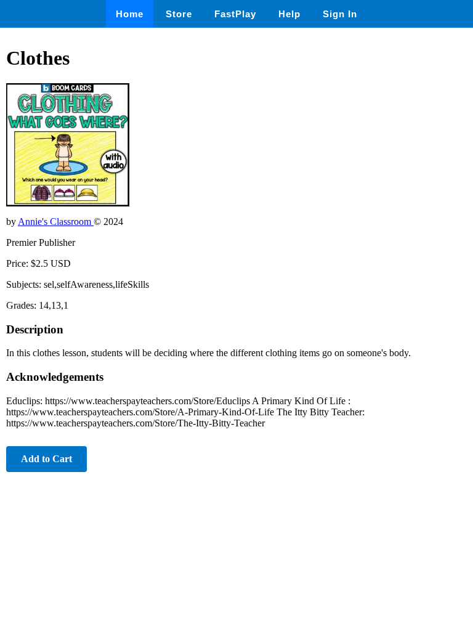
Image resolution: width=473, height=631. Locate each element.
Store (179, 14)
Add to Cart (46, 459)
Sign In (340, 14)
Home (130, 14)
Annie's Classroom (56, 221)
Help (289, 14)
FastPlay (235, 14)
